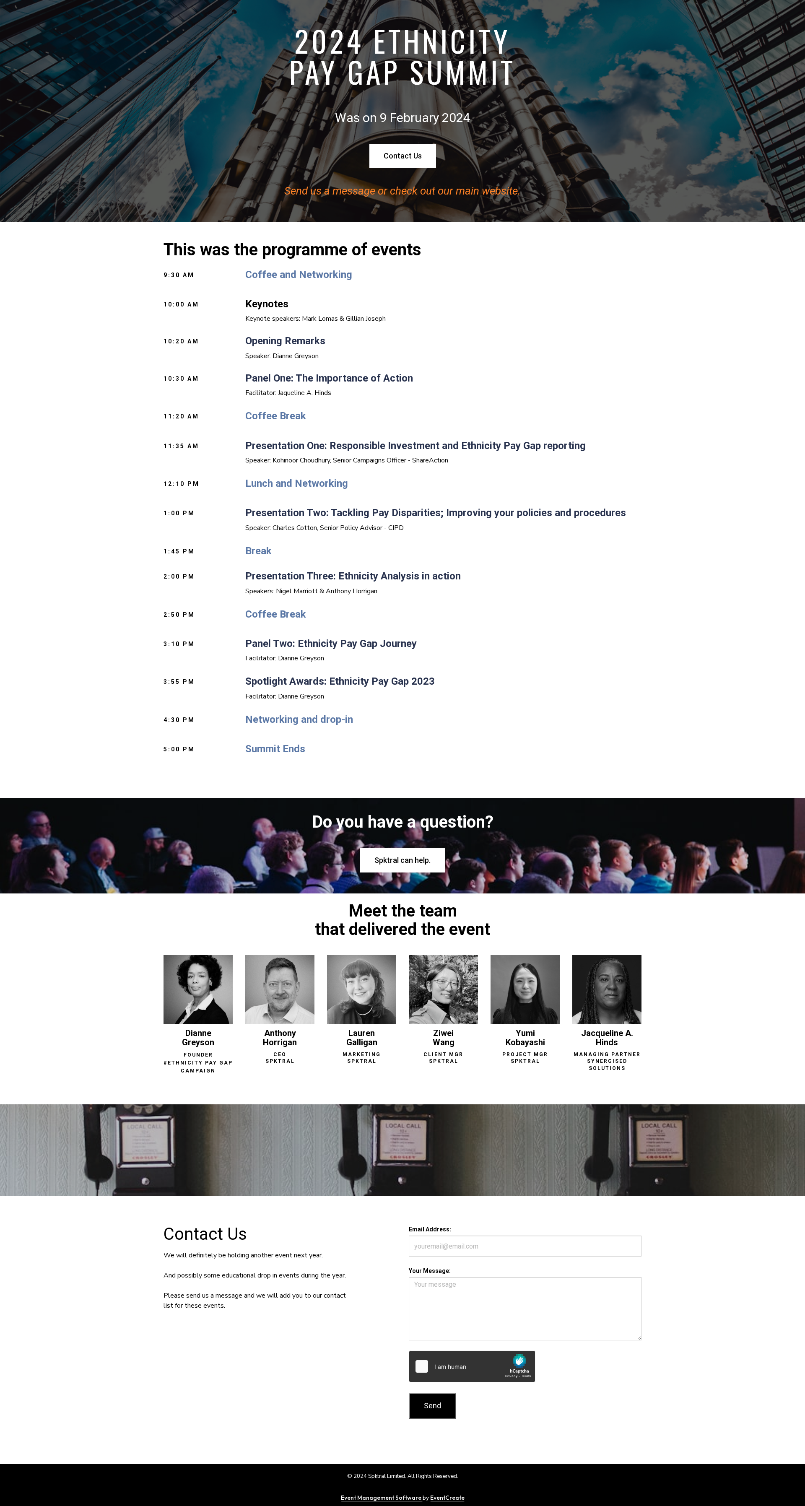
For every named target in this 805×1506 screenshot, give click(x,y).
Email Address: (430, 1229)
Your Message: (430, 1270)
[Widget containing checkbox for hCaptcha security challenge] (472, 1366)
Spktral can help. (402, 860)
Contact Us (403, 155)
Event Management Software (382, 1497)
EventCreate (447, 1497)
